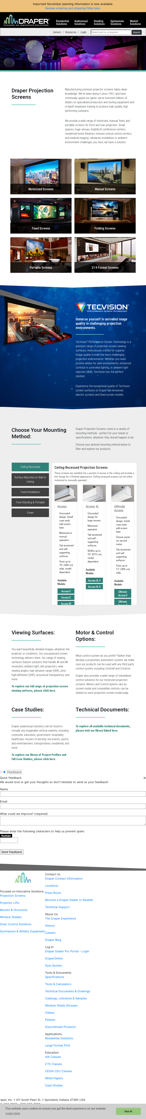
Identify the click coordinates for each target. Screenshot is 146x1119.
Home (12, 39)
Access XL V (94, 580)
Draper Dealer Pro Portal (62, 951)
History (50, 925)
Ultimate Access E (122, 603)
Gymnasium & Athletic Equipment (22, 931)
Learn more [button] (13, 1113)
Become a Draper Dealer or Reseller (69, 900)
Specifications (54, 977)
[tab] (73, 347)
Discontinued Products (60, 1027)
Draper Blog (53, 940)
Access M (66, 603)
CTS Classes (53, 1064)
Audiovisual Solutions (81, 23)
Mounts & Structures (13, 910)
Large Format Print (57, 1045)
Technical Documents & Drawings (67, 991)
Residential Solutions (62, 23)
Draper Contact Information (63, 878)
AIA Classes (53, 1057)
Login (83, 32)
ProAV (22, 39)
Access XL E (94, 586)
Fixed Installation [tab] (30, 492)
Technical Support (57, 907)
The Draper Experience (60, 918)
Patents (50, 1019)
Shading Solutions (99, 23)
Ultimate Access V (122, 593)
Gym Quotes (53, 965)
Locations (51, 885)
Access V (66, 591)
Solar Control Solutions (15, 924)
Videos (49, 1012)
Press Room (53, 893)
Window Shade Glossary (61, 1005)
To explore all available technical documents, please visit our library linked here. (103, 728)
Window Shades (11, 917)
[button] (41, 176)
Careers (57, 32)
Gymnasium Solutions (117, 23)
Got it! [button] (128, 1111)
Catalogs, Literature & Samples (66, 998)
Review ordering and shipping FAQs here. (73, 8)
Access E (66, 597)
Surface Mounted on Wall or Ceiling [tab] (30, 479)
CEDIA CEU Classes (58, 1071)
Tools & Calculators (58, 984)
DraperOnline (54, 958)
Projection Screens (12, 895)
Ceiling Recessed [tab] (30, 467)
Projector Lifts (9, 903)
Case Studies (54, 1085)
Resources (70, 32)
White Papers (54, 1078)
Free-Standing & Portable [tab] (30, 502)
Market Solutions (135, 23)
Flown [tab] (30, 512)
